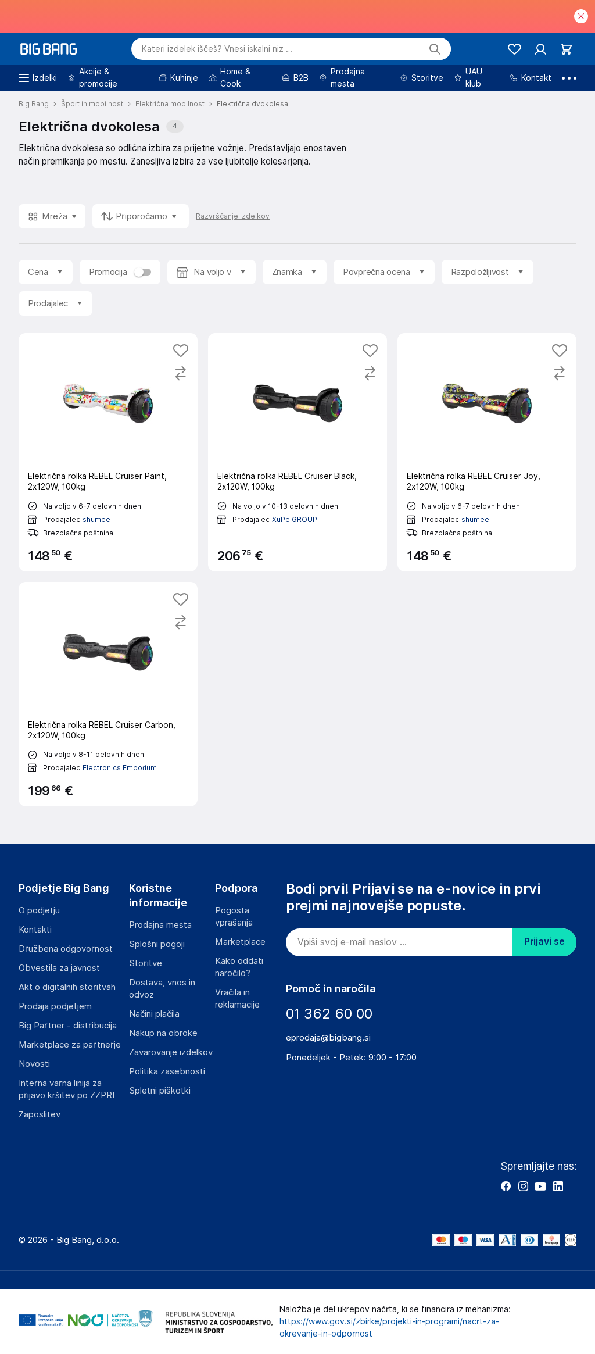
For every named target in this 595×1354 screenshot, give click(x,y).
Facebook (505, 1186)
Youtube (540, 1186)
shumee (96, 519)
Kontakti (35, 929)
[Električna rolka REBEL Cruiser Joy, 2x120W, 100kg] (487, 452)
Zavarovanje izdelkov (171, 1052)
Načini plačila (154, 1014)
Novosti (34, 1064)
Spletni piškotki (160, 1090)
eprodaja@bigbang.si (328, 1038)
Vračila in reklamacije (237, 998)
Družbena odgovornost (66, 949)
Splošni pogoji (157, 944)
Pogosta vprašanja (234, 916)
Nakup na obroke (163, 1033)
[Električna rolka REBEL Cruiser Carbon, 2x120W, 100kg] (108, 694)
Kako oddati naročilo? (239, 967)
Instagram (523, 1186)
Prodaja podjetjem (55, 1006)
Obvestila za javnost (59, 968)
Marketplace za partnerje (70, 1044)
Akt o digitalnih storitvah (67, 987)
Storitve (145, 963)
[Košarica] (566, 49)
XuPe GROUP (294, 519)
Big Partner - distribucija (68, 1025)
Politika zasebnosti (167, 1071)
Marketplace (240, 942)
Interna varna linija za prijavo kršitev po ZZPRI (66, 1089)
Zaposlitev (39, 1114)
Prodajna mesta (160, 925)
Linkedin (558, 1186)
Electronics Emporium (120, 767)
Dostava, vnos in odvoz (162, 988)
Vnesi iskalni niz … (217, 48)
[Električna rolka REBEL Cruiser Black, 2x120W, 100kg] (297, 452)
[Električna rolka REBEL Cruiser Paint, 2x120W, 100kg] (108, 452)
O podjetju (39, 910)
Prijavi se (544, 941)
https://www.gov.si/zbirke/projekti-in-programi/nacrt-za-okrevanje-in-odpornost (389, 1327)
